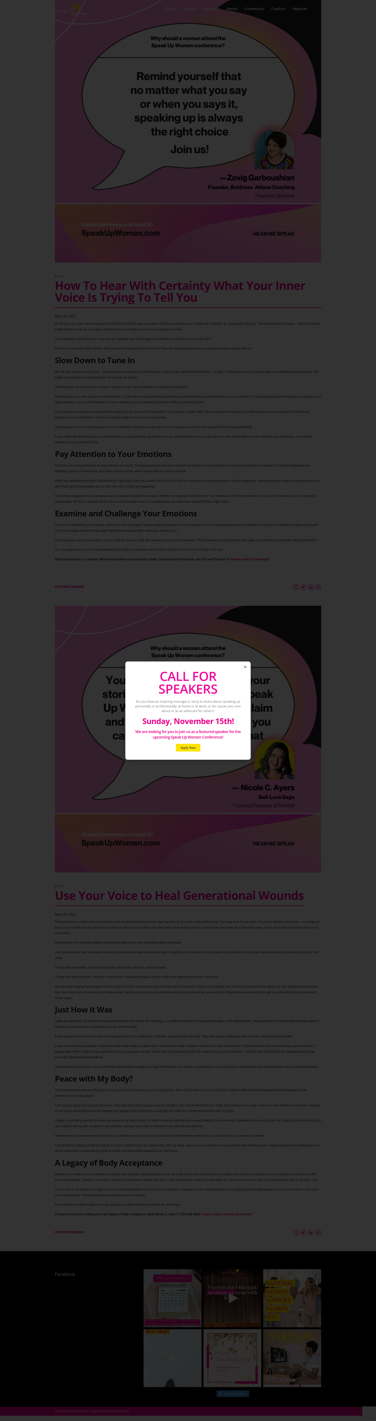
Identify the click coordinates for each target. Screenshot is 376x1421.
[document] (188, 710)
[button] (245, 666)
